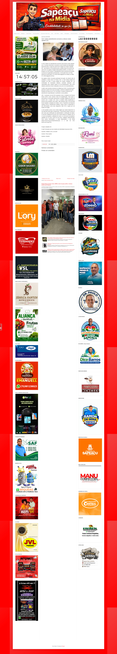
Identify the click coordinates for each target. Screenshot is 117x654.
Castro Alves (28, 33)
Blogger (63, 646)
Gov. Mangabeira (89, 33)
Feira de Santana (74, 33)
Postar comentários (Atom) (48, 180)
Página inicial (16, 33)
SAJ (52, 33)
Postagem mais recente (46, 178)
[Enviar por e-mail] (51, 144)
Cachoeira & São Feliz (45, 33)
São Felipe (57, 33)
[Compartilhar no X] (53, 144)
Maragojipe (67, 33)
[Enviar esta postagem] (49, 144)
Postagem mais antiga (70, 178)
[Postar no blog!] (52, 144)
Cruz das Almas (36, 33)
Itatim (62, 33)
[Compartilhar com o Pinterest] (55, 144)
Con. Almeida (81, 33)
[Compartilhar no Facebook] (54, 144)
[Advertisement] (26, 631)
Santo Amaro (97, 33)
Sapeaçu (23, 33)
